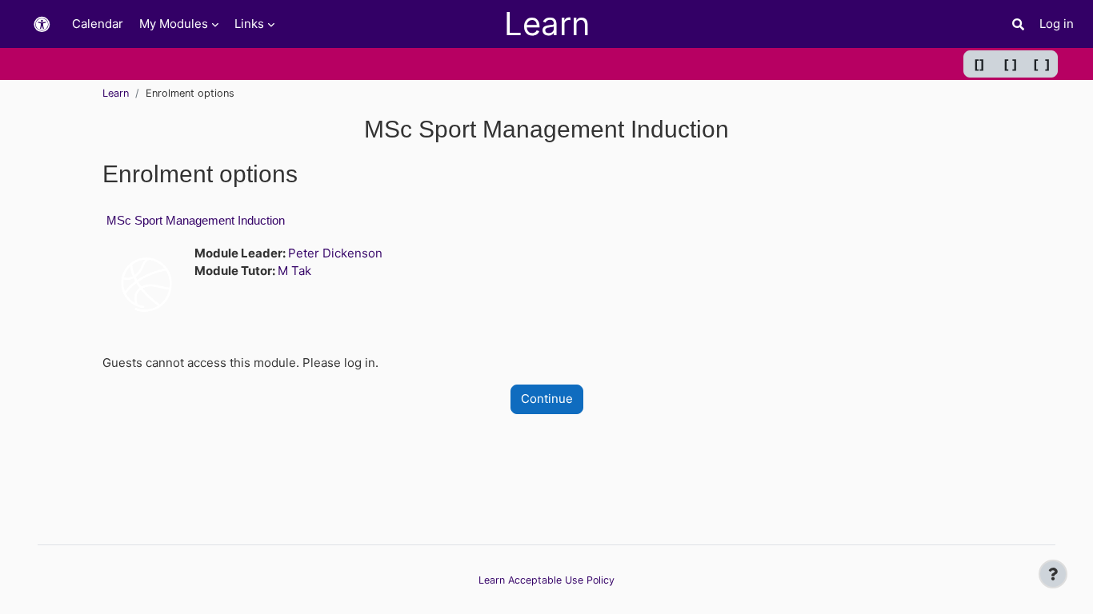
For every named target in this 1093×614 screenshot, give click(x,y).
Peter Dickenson (335, 253)
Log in (1056, 23)
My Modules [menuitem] (173, 23)
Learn (115, 93)
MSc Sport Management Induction (195, 220)
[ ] (1010, 64)
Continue (547, 398)
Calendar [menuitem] (97, 23)
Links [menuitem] (249, 23)
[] (979, 64)
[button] (41, 24)
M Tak (294, 270)
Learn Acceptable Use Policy (546, 580)
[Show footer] (1053, 574)
